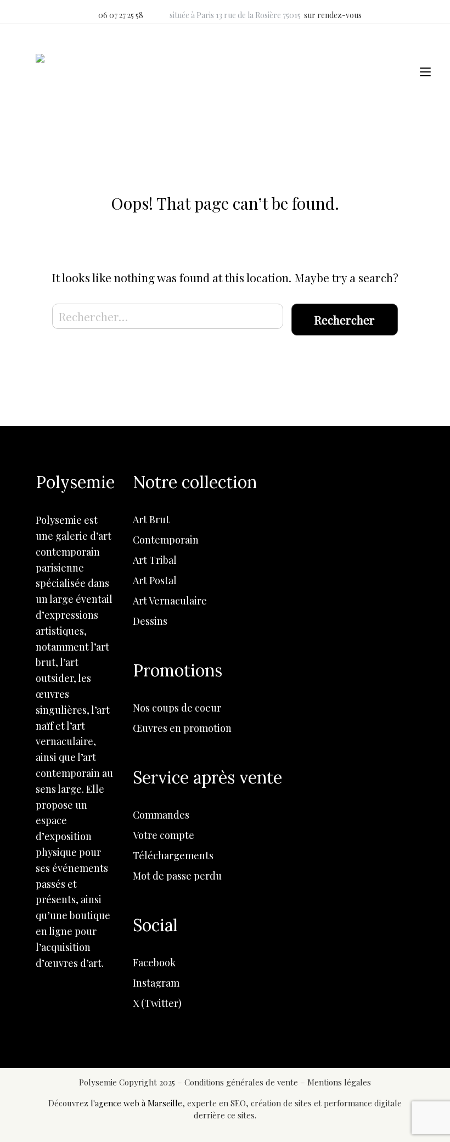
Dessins (150, 621)
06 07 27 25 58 (120, 15)
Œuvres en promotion (182, 728)
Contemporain (166, 539)
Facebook (154, 962)
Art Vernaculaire (170, 600)
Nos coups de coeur (177, 707)
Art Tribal (155, 560)
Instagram (156, 982)
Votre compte (163, 835)
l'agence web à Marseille (136, 1103)
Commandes (161, 814)
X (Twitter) (157, 1003)
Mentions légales (339, 1082)
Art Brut (151, 519)
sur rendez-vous (333, 15)
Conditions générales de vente (242, 1082)
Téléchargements (173, 855)
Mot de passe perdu (177, 875)
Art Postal (155, 580)
